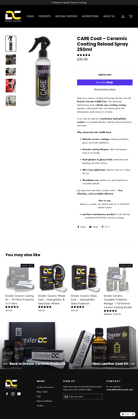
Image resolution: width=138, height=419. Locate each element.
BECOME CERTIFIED (66, 16)
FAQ (39, 396)
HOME (30, 16)
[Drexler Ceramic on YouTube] (19, 393)
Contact (40, 405)
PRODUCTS (45, 16)
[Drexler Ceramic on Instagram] (13, 393)
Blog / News (42, 391)
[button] (84, 55)
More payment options (104, 89)
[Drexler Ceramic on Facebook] (7, 393)
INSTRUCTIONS (90, 16)
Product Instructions (45, 387)
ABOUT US (109, 16)
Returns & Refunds (44, 401)
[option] (43, 72)
